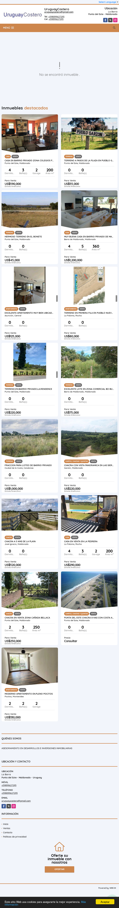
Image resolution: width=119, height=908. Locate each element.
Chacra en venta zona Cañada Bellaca (27, 617)
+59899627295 (56, 19)
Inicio (5, 824)
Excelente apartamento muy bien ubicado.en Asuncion (30, 313)
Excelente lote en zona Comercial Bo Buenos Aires (89, 389)
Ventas (6, 828)
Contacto (7, 832)
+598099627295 (56, 16)
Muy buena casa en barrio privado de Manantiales (89, 236)
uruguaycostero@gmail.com (58, 12)
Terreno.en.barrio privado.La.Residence (28, 389)
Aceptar (105, 902)
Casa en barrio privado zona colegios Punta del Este (30, 160)
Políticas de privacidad (14, 836)
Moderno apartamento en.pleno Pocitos (29, 694)
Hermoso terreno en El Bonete (23, 236)
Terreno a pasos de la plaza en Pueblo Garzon (89, 160)
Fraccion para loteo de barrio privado (28, 465)
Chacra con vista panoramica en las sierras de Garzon (89, 465)
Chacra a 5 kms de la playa (20, 541)
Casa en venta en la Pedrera (80, 541)
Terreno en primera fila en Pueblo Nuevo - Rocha (89, 313)
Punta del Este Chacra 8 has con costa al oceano (89, 617)
